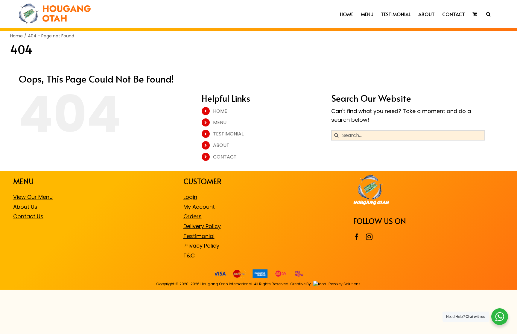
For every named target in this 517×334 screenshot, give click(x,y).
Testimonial (199, 236)
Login (190, 197)
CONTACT (225, 156)
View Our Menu (33, 197)
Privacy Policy (201, 245)
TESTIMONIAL (228, 133)
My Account (199, 207)
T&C (189, 255)
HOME (220, 111)
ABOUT (221, 145)
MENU (219, 122)
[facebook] (356, 237)
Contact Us (28, 216)
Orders (192, 216)
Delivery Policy (202, 226)
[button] (488, 14)
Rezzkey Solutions (344, 283)
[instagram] (369, 237)
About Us (25, 207)
